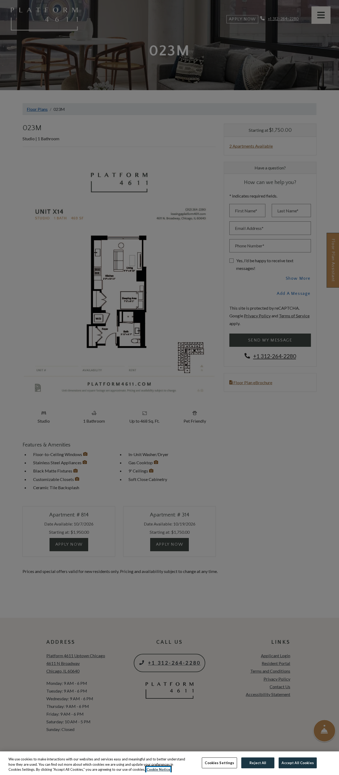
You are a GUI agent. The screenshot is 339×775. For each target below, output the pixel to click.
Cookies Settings (219, 762)
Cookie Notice (158, 769)
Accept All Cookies (298, 762)
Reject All (257, 762)
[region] (169, 763)
